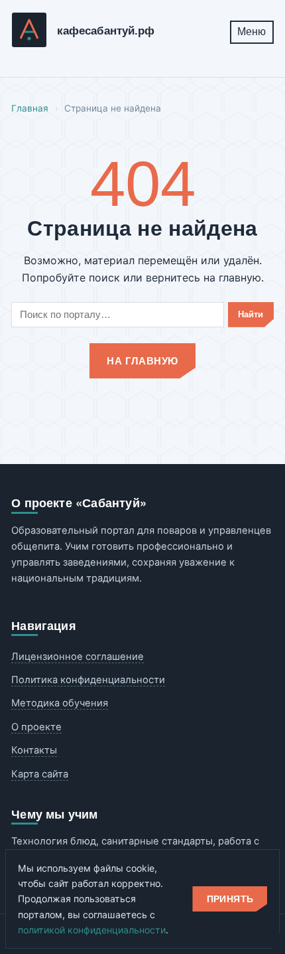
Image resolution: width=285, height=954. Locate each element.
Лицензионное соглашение (77, 657)
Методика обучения (59, 703)
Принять (230, 898)
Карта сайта (39, 774)
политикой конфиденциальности (92, 929)
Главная (29, 108)
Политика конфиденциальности (88, 680)
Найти (250, 314)
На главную (142, 360)
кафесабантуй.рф (105, 31)
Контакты (34, 750)
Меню (251, 31)
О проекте (36, 727)
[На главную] (29, 32)
